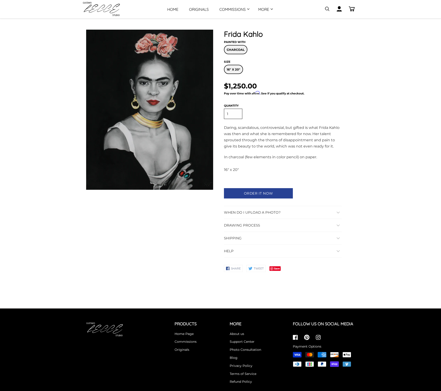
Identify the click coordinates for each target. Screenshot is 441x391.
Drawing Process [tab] (242, 225)
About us (237, 334)
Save (277, 268)
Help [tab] (229, 251)
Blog (233, 358)
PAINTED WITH (235, 42)
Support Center (242, 342)
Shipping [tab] (233, 238)
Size (227, 61)
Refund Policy (241, 382)
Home (172, 9)
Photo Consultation (245, 350)
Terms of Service (243, 374)
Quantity (231, 105)
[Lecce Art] (109, 9)
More (263, 9)
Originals (199, 9)
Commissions (232, 9)
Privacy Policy (241, 366)
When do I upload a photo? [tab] (252, 212)
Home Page (184, 334)
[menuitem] (173, 9)
